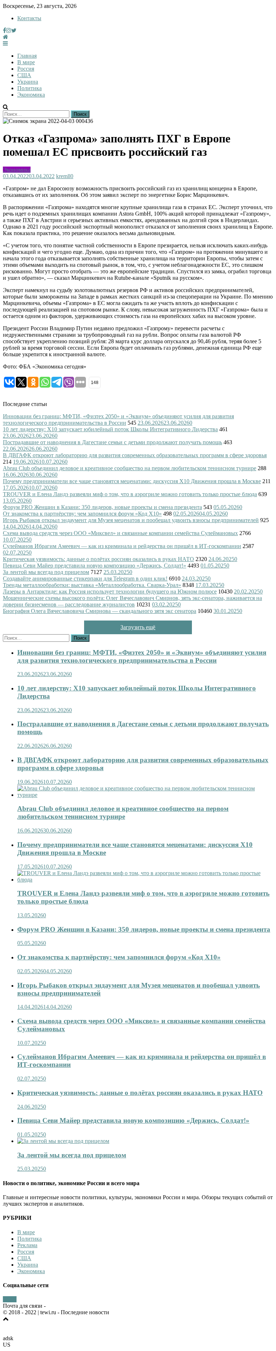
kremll (63, 176)
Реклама (27, 1245)
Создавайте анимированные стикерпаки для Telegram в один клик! (85, 578)
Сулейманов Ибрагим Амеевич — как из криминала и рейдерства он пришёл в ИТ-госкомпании (122, 546)
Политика (29, 88)
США (24, 75)
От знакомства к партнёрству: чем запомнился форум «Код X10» (82, 514)
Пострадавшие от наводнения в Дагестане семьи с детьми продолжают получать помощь (112, 442)
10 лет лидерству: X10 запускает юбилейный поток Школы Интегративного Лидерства (110, 429)
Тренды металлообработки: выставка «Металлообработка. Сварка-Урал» (92, 585)
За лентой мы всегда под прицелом (46, 572)
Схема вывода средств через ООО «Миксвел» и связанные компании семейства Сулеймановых (120, 533)
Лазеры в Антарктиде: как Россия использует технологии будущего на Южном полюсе (110, 591)
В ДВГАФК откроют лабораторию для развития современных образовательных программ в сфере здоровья (135, 455)
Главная (27, 56)
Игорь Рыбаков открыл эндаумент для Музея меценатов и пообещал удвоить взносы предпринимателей (131, 520)
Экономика (31, 95)
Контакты (29, 18)
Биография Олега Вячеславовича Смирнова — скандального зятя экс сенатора (99, 611)
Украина (27, 82)
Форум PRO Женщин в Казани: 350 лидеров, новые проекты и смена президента (102, 507)
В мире (26, 62)
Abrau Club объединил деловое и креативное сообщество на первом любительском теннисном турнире (129, 468)
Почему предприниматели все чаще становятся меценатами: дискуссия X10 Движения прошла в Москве (132, 481)
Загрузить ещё (137, 627)
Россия (25, 69)
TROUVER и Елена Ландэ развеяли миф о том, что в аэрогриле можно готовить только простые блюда (130, 494)
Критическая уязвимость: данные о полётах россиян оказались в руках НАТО (98, 559)
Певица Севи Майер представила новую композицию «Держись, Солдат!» (94, 565)
